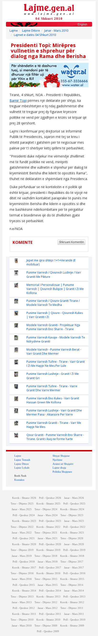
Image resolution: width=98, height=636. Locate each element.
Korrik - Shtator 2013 (48, 596)
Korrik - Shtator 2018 (72, 556)
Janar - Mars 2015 (48, 585)
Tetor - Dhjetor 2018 (45, 556)
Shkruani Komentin (71, 242)
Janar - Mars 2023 (74, 521)
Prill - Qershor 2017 (50, 567)
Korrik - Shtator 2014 (24, 590)
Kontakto (19, 479)
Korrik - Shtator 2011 (24, 614)
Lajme (14, 31)
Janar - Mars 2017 (74, 567)
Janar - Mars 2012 (48, 608)
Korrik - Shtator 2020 (24, 544)
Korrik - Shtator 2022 (48, 527)
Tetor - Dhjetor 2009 (45, 625)
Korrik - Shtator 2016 (48, 573)
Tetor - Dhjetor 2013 (22, 596)
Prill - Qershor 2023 (50, 521)
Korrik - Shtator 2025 (48, 503)
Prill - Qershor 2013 (74, 596)
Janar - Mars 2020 (74, 544)
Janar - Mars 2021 (48, 538)
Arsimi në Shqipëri (63, 463)
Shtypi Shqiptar (61, 455)
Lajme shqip (59, 467)
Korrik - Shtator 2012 (72, 602)
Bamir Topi (18, 100)
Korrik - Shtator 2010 (48, 619)
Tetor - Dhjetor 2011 (71, 608)
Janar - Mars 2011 (74, 614)
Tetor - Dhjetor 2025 (22, 503)
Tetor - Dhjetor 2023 (71, 515)
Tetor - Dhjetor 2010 (22, 619)
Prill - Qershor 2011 (50, 614)
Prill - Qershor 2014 (50, 590)
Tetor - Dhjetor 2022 (22, 527)
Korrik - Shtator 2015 (72, 579)
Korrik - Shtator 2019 (48, 550)
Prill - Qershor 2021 (24, 538)
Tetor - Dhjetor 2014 (71, 585)
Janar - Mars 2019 (22, 556)
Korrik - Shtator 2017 (24, 567)
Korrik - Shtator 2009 (72, 625)
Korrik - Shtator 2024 (72, 509)
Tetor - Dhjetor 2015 (45, 579)
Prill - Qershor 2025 (74, 503)
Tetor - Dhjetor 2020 (71, 538)
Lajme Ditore (31, 31)
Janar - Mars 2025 (22, 509)
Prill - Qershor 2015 (24, 585)
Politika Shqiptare (62, 471)
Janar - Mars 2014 (74, 590)
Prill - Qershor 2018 (24, 561)
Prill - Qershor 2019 (74, 550)
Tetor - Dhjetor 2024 (45, 509)
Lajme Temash (22, 459)
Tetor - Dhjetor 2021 (45, 532)
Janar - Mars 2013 (22, 602)
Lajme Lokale (21, 467)
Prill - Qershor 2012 (24, 608)
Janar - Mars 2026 (74, 498)
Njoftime (57, 459)
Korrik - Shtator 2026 (24, 498)
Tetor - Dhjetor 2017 (71, 561)
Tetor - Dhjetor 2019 (22, 550)
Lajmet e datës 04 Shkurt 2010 (35, 35)
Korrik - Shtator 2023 (24, 521)
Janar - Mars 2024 (48, 515)
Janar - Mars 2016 (22, 579)
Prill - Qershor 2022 (74, 527)
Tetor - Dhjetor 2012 (45, 602)
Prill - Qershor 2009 (48, 631)
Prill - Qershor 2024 (24, 515)
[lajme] (49, 9)
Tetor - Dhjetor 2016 (22, 573)
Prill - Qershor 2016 (74, 573)
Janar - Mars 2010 (56, 31)
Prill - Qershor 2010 (74, 619)
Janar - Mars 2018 (48, 561)
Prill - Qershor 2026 (50, 498)
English (82, 24)
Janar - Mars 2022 (22, 532)
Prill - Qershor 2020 (50, 544)
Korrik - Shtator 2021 (72, 532)
